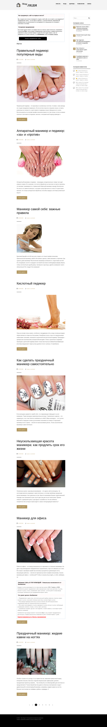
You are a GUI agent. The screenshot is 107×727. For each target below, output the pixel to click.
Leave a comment (31, 59)
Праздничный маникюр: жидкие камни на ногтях (39, 635)
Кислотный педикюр (31, 283)
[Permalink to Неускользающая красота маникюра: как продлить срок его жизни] (41, 473)
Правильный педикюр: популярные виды (33, 52)
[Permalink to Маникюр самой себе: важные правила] (29, 238)
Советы (89, 3)
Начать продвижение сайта (33, 38)
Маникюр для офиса (31, 518)
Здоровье (71, 3)
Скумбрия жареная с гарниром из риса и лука (82, 58)
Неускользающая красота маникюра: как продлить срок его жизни (41, 444)
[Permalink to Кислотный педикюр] (41, 312)
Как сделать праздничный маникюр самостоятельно (35, 362)
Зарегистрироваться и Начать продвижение (32, 617)
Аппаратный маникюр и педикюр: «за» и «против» (41, 132)
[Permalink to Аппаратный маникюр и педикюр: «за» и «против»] (41, 162)
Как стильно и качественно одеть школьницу (81, 49)
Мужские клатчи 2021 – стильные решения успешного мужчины (83, 28)
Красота (58, 3)
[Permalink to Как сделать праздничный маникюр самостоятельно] (41, 392)
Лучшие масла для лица (83, 35)
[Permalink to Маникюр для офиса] (39, 546)
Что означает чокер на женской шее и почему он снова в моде (82, 84)
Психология (80, 3)
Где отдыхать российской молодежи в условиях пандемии (83, 41)
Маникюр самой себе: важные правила (38, 211)
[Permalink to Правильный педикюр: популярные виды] (41, 83)
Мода (64, 3)
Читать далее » (22, 119)
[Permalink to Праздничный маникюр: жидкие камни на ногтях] (36, 661)
